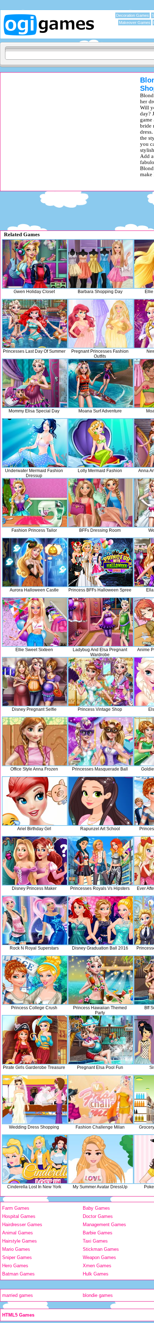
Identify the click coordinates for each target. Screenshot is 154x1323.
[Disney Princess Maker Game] (35, 861)
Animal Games (17, 1232)
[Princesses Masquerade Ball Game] (101, 741)
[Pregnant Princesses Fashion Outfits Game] (101, 323)
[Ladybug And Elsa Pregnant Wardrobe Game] (101, 622)
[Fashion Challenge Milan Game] (101, 1099)
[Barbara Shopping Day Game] (101, 264)
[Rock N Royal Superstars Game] (35, 920)
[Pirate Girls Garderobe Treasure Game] (35, 1040)
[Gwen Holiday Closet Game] (35, 264)
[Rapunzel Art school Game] (101, 801)
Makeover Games (134, 22)
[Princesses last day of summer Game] (35, 323)
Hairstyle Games (19, 1241)
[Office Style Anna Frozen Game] (35, 741)
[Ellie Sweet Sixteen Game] (35, 622)
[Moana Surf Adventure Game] (101, 383)
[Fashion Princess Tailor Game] (35, 502)
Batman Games (18, 1274)
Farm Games (15, 1208)
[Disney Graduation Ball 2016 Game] (101, 920)
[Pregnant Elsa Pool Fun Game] (101, 1040)
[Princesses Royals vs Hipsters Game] (101, 861)
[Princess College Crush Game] (35, 980)
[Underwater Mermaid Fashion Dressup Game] (35, 443)
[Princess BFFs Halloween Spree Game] (101, 562)
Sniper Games (17, 1257)
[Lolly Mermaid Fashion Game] (101, 443)
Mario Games (16, 1249)
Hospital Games (18, 1216)
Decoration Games (132, 15)
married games (17, 1295)
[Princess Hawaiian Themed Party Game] (101, 980)
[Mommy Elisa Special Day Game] (35, 383)
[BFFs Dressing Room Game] (101, 502)
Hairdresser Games (22, 1224)
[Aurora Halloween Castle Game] (35, 562)
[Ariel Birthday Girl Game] (35, 801)
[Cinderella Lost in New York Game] (35, 1159)
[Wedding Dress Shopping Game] (35, 1099)
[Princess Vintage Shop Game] (101, 682)
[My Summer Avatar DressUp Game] (101, 1159)
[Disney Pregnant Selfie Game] (35, 682)
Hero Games (15, 1265)
